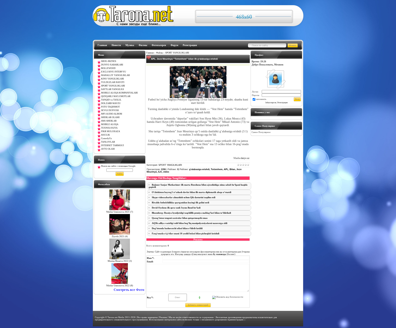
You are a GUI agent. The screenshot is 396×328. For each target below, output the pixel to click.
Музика (129, 45)
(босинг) (223, 254)
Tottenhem (217, 169)
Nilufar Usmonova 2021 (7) (119, 212)
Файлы (159, 53)
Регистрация (190, 45)
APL (226, 169)
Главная (102, 45)
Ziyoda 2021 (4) (120, 236)
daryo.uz (245, 158)
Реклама (163, 317)
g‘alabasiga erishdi (199, 169)
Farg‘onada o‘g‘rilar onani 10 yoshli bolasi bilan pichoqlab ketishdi (185, 233)
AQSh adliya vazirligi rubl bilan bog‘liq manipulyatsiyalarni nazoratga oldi (189, 223)
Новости (116, 45)
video (166, 172)
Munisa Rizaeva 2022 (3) (120, 261)
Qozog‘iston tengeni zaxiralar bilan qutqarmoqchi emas (179, 218)
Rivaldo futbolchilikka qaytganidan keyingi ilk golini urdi (180, 202)
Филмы (143, 45)
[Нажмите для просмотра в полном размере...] (198, 97)
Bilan (232, 169)
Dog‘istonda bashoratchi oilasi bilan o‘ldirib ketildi (177, 228)
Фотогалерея (159, 45)
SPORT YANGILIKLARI (177, 53)
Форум (174, 45)
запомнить (261, 99)
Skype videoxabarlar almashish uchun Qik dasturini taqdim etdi (183, 197)
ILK (160, 172)
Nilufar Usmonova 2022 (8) (119, 285)
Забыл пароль (270, 103)
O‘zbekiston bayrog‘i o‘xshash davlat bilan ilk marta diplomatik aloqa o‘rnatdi (191, 192)
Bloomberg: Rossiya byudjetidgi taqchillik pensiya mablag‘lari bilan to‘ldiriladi (191, 213)
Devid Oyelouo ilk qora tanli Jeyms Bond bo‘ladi (176, 208)
